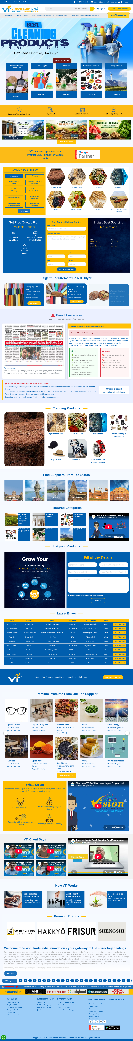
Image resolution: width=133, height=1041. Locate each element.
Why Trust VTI (12, 1005)
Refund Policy (94, 1016)
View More (24, 211)
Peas (59, 725)
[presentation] (5, 294)
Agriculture (8, 15)
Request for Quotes (13, 731)
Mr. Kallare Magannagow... (91, 728)
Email (69, 253)
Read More (10, 973)
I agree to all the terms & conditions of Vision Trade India (86, 595)
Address (70, 260)
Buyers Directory (64, 1005)
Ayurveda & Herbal (61, 15)
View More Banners (66, 142)
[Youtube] (101, 1021)
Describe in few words (53, 233)
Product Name (51, 225)
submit (98, 600)
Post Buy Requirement (119, 9)
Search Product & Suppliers (67, 1010)
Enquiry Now (16, 717)
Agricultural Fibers (23, 516)
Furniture (91, 66)
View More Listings (66, 775)
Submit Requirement (66, 269)
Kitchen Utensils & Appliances (116, 67)
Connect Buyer (34, 303)
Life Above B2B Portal (14, 1007)
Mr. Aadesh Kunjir (63, 728)
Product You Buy (64, 1007)
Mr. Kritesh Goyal (13, 728)
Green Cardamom (118, 286)
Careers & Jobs (94, 1006)
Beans (20, 523)
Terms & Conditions (96, 1011)
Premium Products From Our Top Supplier (66, 694)
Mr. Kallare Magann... (91, 761)
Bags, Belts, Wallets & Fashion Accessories (85, 15)
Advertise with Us (13, 1015)
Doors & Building (115, 725)
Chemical (17, 66)
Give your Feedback (14, 1010)
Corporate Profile (13, 1002)
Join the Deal (120, 624)
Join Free (124, 2)
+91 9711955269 (82, 2)
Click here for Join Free (113, 677)
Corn (59, 761)
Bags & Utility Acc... (15, 725)
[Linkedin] (104, 1021)
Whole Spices (38, 725)
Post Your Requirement (66, 1002)
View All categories (118, 15)
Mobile (48, 260)
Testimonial (11, 1012)
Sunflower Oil (73, 286)
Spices (110, 761)
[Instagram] (97, 1021)
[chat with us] (3, 1037)
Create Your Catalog (44, 1007)
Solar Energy (88, 725)
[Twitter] (94, 1021)
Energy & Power (66, 66)
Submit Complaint (95, 1004)
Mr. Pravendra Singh (114, 764)
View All (16, 94)
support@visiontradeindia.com (105, 2)
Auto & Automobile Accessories (41, 15)
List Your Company (44, 1005)
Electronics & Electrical (42, 66)
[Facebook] (90, 1021)
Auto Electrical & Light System (23, 530)
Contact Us (93, 1009)
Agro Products (22, 520)
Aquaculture (22, 521)
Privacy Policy (94, 1014)
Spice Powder (13, 761)
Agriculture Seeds (23, 518)
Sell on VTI (41, 1002)
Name (48, 253)
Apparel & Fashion (22, 15)
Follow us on (93, 1019)
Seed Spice (37, 763)
